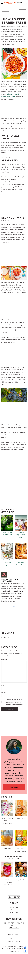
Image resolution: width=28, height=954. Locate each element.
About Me (14, 907)
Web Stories (14, 928)
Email (3, 693)
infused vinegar (12, 94)
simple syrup (11, 96)
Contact (14, 939)
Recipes (14, 909)
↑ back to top (14, 897)
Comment (5, 659)
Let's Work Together (14, 941)
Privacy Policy (14, 912)
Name (4, 686)
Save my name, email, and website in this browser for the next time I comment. (15, 702)
